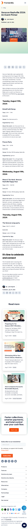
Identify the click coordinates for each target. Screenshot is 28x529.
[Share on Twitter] (5, 67)
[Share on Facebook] (12, 67)
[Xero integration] (13, 510)
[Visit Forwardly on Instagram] (12, 461)
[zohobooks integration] (16, 510)
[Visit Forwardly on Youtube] (15, 461)
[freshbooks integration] (19, 510)
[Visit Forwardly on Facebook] (9, 461)
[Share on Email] (20, 67)
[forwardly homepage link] (9, 3)
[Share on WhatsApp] (16, 67)
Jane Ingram (20, 94)
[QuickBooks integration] (2, 510)
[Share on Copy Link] (24, 67)
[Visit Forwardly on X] (6, 461)
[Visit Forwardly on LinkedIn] (2, 461)
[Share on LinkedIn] (9, 67)
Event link (5, 116)
